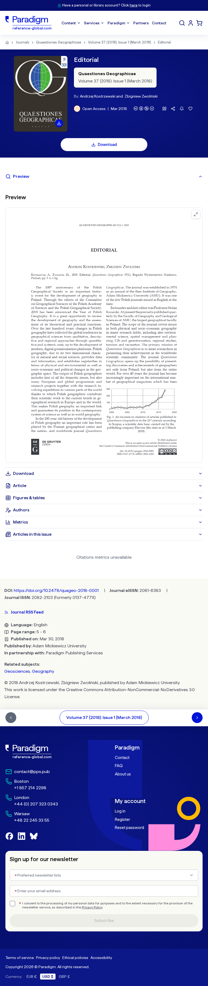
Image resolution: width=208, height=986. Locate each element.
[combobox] (104, 875)
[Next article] (197, 717)
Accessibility (101, 957)
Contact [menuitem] (159, 23)
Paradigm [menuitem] (116, 23)
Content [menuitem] (68, 23)
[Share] (173, 108)
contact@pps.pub (32, 771)
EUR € (32, 976)
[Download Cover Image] (59, 123)
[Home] (7, 42)
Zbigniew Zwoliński (141, 96)
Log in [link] (120, 811)
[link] (49, 752)
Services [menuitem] (91, 23)
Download (107, 144)
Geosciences (17, 671)
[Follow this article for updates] (182, 108)
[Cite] (164, 108)
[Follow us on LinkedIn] (21, 836)
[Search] (182, 23)
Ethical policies (75, 957)
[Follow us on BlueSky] (34, 836)
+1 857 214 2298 (30, 787)
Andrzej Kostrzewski (97, 96)
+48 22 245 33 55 (31, 820)
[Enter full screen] (195, 214)
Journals (22, 42)
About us (123, 774)
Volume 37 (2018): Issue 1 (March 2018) (119, 42)
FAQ (119, 765)
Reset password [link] (129, 827)
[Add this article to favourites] (190, 108)
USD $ (47, 976)
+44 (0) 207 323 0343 (36, 804)
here (134, 5)
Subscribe (104, 920)
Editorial (164, 42)
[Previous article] (10, 717)
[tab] (104, 176)
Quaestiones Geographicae (58, 42)
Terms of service (19, 957)
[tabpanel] (104, 325)
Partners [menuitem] (141, 23)
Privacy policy (48, 957)
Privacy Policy (92, 907)
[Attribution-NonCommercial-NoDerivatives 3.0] (143, 108)
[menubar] (113, 23)
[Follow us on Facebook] (9, 836)
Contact (122, 757)
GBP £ (64, 976)
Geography (43, 671)
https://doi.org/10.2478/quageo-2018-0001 (56, 590)
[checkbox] (12, 903)
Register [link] (122, 819)
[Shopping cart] (199, 23)
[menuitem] (190, 23)
